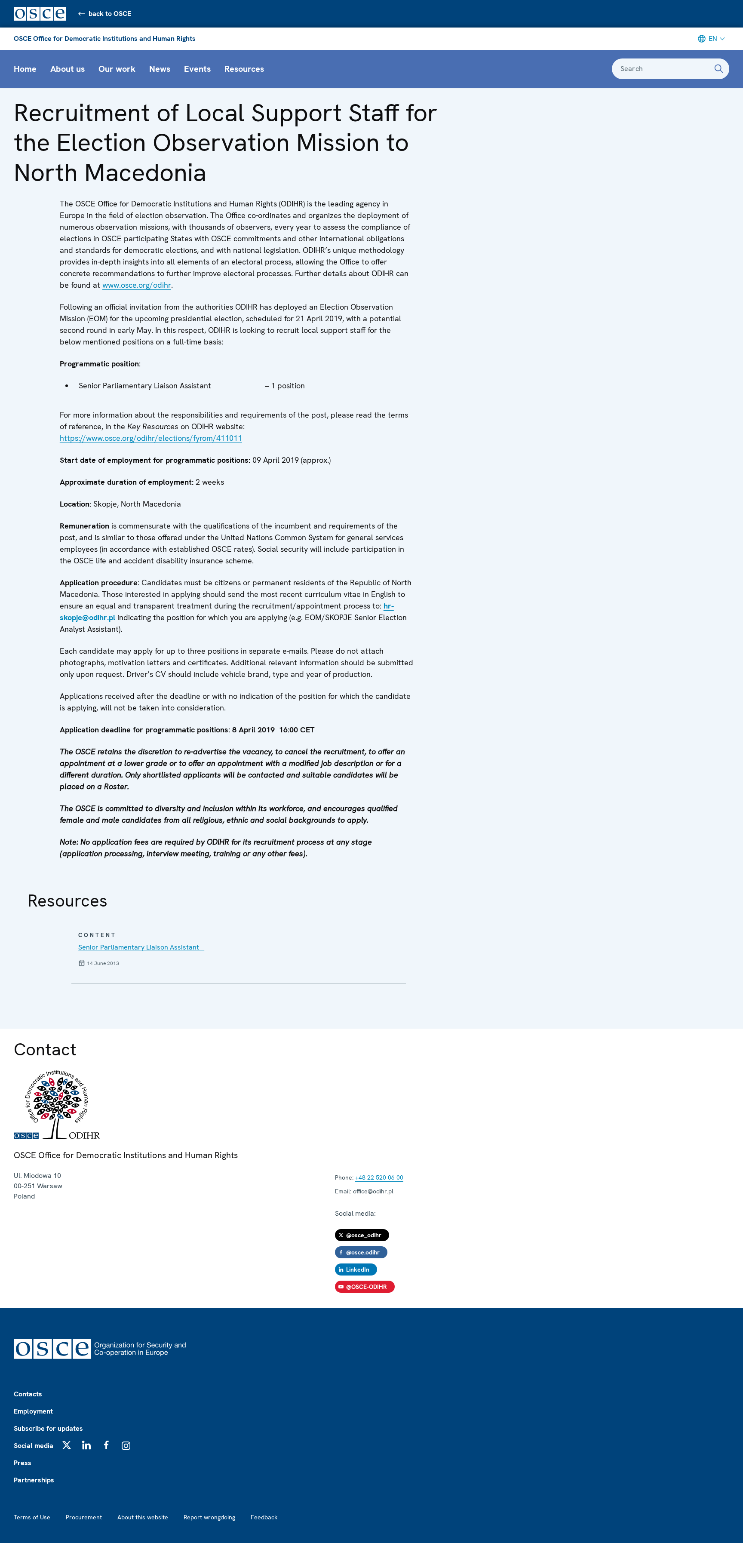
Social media (33, 1445)
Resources (244, 68)
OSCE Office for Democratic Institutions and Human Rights (105, 38)
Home (25, 68)
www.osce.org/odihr (136, 285)
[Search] (719, 68)
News (159, 68)
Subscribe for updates (48, 1428)
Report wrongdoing (209, 1517)
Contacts (28, 1394)
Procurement (84, 1517)
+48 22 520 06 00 (379, 1177)
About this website (142, 1517)
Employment (33, 1411)
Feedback (264, 1517)
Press (22, 1462)
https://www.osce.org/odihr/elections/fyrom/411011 (151, 438)
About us (67, 68)
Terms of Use (32, 1517)
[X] (66, 1444)
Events (197, 68)
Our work (116, 68)
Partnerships (34, 1480)
